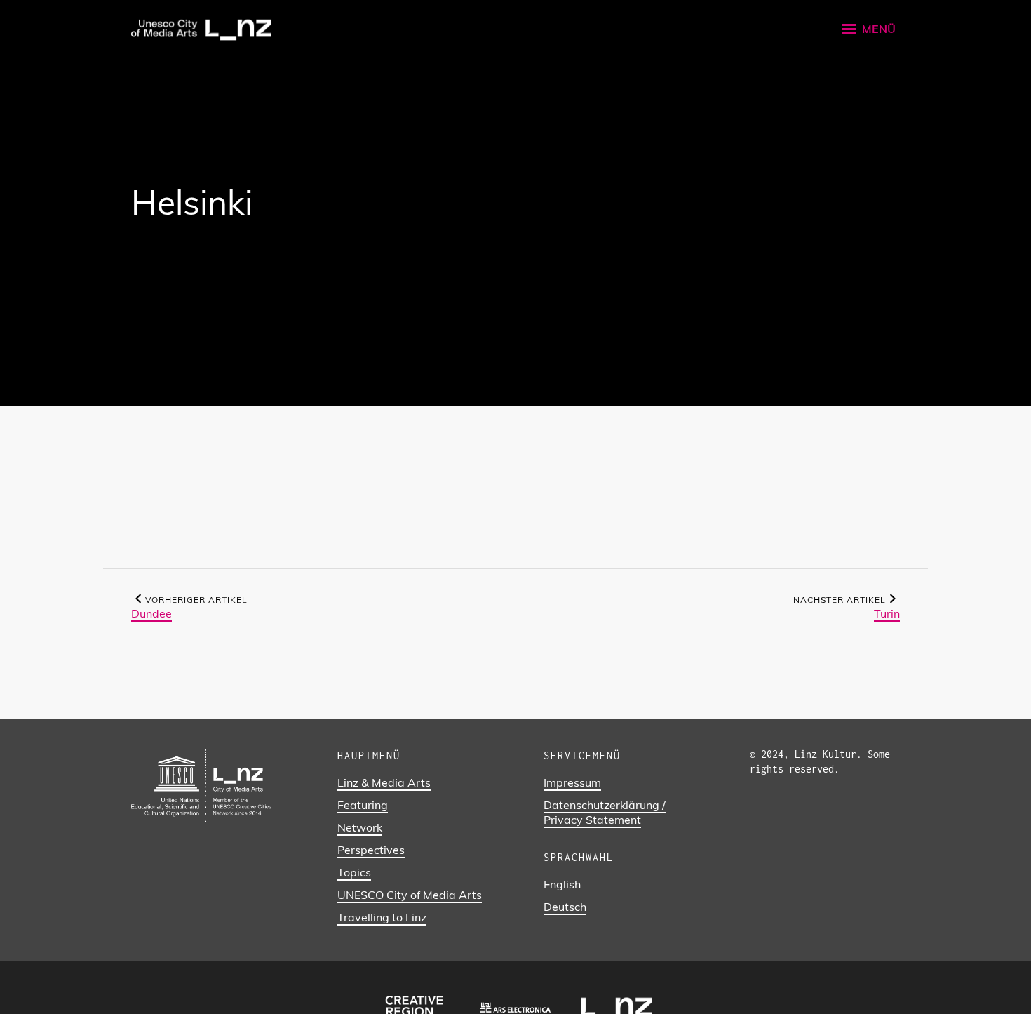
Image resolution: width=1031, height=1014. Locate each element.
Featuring (362, 805)
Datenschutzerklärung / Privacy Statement (605, 812)
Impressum (572, 782)
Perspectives (371, 850)
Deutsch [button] (565, 907)
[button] (868, 29)
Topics (354, 872)
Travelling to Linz (381, 917)
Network (359, 827)
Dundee (151, 613)
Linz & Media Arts (384, 782)
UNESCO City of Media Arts (409, 895)
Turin (887, 613)
